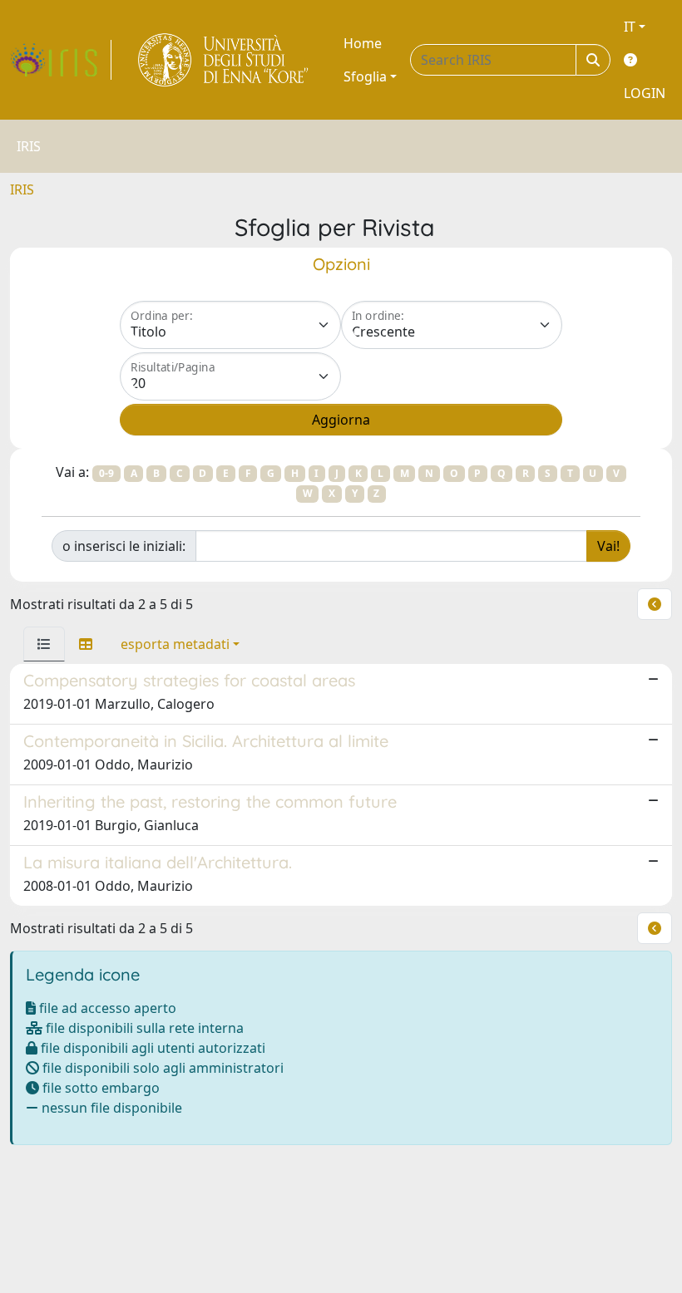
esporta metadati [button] (175, 644)
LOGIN (644, 93)
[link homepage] (60, 60)
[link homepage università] (224, 59)
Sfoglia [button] (365, 76)
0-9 (106, 473)
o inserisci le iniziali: (123, 546)
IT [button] (629, 26)
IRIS (22, 189)
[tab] (44, 644)
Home (362, 43)
